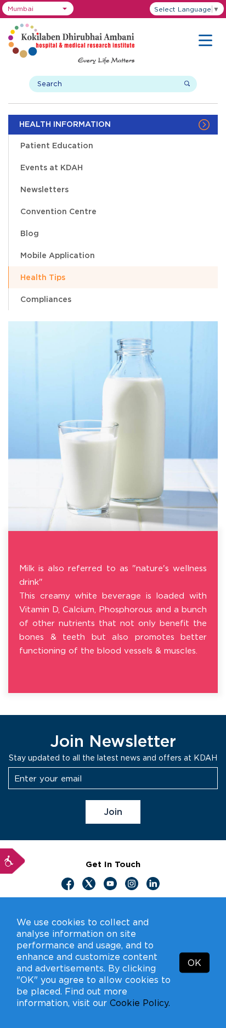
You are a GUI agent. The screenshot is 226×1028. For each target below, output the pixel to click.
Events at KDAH (51, 167)
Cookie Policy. (140, 1003)
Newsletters (44, 189)
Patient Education (56, 145)
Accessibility (12, 861)
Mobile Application (57, 255)
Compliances (45, 299)
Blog (29, 233)
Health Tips (42, 277)
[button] (38, 8)
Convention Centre (58, 211)
